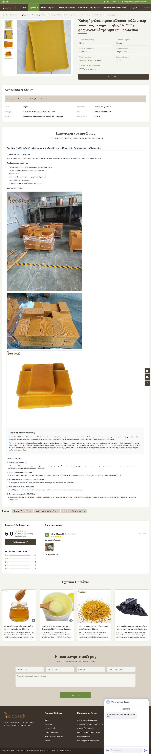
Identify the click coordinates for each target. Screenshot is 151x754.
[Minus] (145, 702)
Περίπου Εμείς (47, 7)
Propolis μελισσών (83, 736)
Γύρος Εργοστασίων (66, 7)
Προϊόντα (34, 7)
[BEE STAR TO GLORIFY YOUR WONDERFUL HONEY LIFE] (15, 717)
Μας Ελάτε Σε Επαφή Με (89, 7)
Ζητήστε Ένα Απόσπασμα (115, 7)
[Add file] (107, 750)
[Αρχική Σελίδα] (9, 7)
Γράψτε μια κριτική (20, 542)
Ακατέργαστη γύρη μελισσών (87, 720)
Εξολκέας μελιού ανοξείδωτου (88, 741)
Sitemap (48, 741)
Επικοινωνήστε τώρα (19, 637)
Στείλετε (75, 695)
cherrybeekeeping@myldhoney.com (135, 2)
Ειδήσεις (133, 7)
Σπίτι (23, 7)
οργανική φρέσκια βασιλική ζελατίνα (90, 724)
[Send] (145, 750)
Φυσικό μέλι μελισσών (85, 728)
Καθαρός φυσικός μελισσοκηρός (29, 15)
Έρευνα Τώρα (113, 77)
